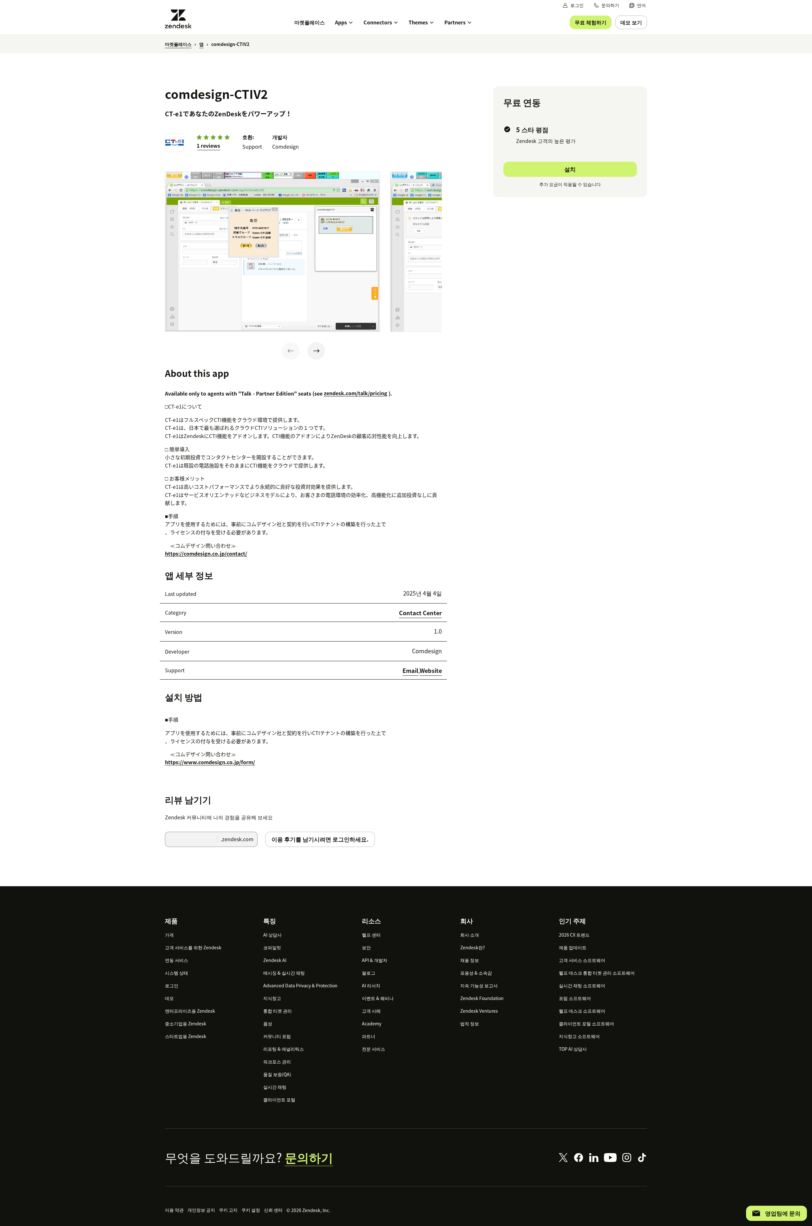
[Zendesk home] (181, 19)
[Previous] (291, 351)
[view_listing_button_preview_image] (272, 251)
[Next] (316, 351)
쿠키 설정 (250, 1210)
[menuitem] (637, 5)
